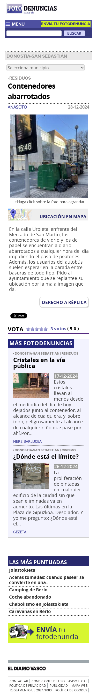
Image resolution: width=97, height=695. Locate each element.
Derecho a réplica (64, 302)
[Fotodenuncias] (32, 15)
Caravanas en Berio (30, 611)
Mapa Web (79, 685)
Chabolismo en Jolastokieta (39, 604)
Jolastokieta (22, 570)
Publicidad (59, 685)
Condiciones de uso (48, 681)
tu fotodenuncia (57, 633)
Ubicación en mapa (63, 216)
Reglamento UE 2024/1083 (31, 690)
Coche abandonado (30, 597)
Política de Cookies (71, 690)
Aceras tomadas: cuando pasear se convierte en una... (46, 579)
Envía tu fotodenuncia (65, 23)
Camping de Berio (28, 590)
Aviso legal (77, 681)
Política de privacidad (27, 685)
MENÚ (18, 24)
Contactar (19, 681)
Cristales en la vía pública (39, 363)
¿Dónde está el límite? (46, 456)
